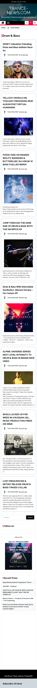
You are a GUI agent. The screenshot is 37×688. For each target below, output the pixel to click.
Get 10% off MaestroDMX (18, 542)
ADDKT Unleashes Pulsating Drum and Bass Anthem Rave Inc (18, 47)
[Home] (3, 23)
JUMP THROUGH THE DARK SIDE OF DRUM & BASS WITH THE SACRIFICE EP (18, 226)
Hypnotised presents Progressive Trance (17, 582)
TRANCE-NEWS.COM (18, 10)
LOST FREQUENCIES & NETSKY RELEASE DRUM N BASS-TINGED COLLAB (17, 484)
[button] (27, 23)
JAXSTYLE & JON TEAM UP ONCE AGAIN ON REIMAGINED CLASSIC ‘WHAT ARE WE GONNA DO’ (18, 592)
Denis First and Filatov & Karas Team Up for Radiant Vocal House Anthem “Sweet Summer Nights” (18, 607)
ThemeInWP (28, 676)
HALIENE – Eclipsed (10, 586)
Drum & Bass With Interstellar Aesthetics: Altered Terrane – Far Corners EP (18, 289)
